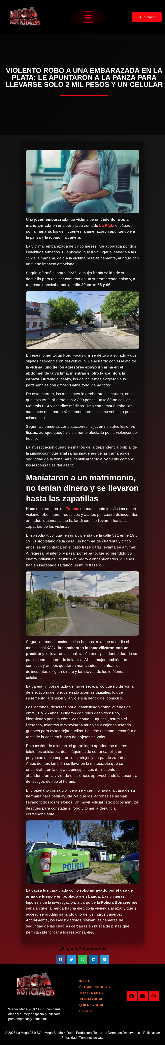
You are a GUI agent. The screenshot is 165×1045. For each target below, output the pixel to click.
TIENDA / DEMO (91, 999)
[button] (88, 17)
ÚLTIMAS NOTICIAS (94, 987)
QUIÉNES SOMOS (93, 1005)
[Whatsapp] (154, 996)
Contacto (86, 1011)
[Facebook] (132, 996)
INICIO (84, 981)
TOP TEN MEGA (91, 993)
